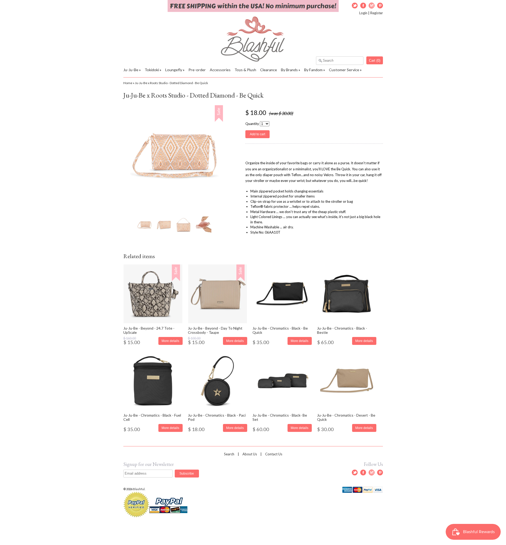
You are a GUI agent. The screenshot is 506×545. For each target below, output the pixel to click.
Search (229, 454)
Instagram (371, 5)
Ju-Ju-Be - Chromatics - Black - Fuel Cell (152, 417)
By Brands (289, 69)
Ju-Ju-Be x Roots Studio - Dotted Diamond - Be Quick (171, 83)
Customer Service (344, 69)
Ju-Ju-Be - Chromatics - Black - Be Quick (280, 330)
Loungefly (173, 69)
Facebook (363, 5)
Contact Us (273, 454)
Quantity (252, 124)
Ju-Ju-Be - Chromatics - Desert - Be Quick (346, 417)
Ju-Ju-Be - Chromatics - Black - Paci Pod (217, 417)
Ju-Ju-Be (130, 69)
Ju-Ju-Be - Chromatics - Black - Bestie (342, 330)
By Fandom (313, 69)
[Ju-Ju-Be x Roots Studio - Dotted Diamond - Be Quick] (144, 225)
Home (127, 83)
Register (376, 13)
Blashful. (139, 489)
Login (363, 13)
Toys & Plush (245, 69)
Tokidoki (152, 69)
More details (170, 341)
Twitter (355, 5)
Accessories (220, 69)
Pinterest (380, 5)
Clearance (268, 69)
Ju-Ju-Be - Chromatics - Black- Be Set (279, 417)
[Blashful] (253, 60)
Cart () (374, 60)
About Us (249, 454)
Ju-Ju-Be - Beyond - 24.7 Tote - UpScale (148, 330)
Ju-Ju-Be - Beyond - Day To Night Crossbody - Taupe (215, 330)
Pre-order (197, 69)
